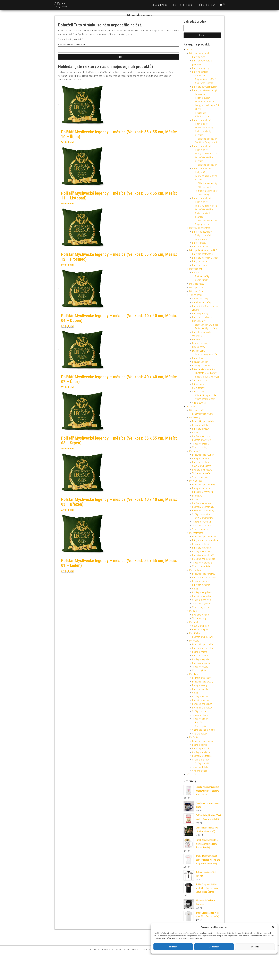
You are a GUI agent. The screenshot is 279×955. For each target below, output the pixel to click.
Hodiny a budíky (202, 97)
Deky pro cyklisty (200, 425)
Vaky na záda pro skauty (203, 730)
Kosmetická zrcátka (204, 101)
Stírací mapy (198, 384)
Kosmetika (197, 495)
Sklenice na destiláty (207, 138)
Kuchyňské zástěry (204, 127)
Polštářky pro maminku (203, 507)
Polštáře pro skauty (201, 700)
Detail (71, 142)
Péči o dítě (191, 774)
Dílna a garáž (201, 75)
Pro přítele (194, 622)
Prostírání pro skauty (202, 707)
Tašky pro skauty (200, 715)
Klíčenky (196, 339)
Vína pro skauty (199, 733)
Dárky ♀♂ (191, 406)
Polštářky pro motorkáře (203, 555)
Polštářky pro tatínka (202, 756)
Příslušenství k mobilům (203, 369)
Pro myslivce (195, 570)
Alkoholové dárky (200, 298)
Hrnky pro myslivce (201, 585)
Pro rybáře (194, 640)
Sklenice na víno (205, 187)
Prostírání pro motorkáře (203, 559)
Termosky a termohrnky (206, 190)
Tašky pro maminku (201, 521)
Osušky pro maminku (202, 503)
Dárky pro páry (196, 287)
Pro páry (193, 611)
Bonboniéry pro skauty (202, 681)
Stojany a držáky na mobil (207, 376)
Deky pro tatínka (199, 744)
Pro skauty (194, 674)
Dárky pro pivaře (199, 261)
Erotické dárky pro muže (206, 324)
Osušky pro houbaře (201, 466)
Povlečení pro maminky (203, 510)
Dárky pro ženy (196, 291)
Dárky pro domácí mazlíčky (204, 86)
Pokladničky (200, 112)
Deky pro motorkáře (201, 544)
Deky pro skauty (199, 685)
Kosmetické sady (200, 343)
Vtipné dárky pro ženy (205, 399)
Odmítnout (214, 946)
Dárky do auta (198, 57)
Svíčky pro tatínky (200, 759)
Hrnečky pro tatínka (201, 748)
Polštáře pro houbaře (202, 469)
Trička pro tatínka (200, 767)
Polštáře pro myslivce (202, 596)
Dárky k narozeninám (202, 231)
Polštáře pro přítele (201, 629)
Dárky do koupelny (200, 68)
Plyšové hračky (202, 276)
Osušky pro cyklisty (201, 436)
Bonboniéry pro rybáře (202, 414)
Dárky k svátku (199, 242)
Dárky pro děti (195, 269)
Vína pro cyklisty (200, 447)
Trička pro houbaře (201, 473)
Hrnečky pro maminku (202, 492)
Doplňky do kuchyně (201, 120)
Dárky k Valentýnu (200, 246)
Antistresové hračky (201, 302)
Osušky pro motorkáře (202, 551)
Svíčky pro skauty (200, 711)
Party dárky (197, 358)
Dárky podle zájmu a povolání (203, 250)
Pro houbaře (195, 451)
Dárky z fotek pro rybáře (203, 648)
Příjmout (173, 946)
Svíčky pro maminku (201, 514)
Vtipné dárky (198, 391)
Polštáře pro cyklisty (201, 440)
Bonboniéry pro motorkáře (204, 536)
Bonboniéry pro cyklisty (203, 421)
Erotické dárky (198, 321)
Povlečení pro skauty (202, 704)
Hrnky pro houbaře (200, 462)
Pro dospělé (200, 726)
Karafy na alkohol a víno (206, 153)
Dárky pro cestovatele (202, 254)
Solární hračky (201, 280)
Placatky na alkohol (201, 365)
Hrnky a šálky (201, 123)
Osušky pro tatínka (201, 752)
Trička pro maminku (201, 525)
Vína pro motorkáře (201, 566)
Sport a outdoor (182, 5)
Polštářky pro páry (200, 614)
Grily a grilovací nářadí (205, 79)
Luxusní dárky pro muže (206, 354)
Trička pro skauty (200, 718)
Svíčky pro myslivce (201, 599)
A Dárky (59, 3)
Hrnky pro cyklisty (200, 428)
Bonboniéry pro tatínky (202, 741)
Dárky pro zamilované (202, 317)
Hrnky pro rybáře (200, 655)
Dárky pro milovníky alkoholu (205, 257)
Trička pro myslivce (201, 603)
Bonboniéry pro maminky (203, 484)
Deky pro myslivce (200, 581)
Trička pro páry (205, 5)
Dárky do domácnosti (199, 53)
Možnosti (255, 946)
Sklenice (199, 135)
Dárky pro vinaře (199, 265)
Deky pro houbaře (200, 458)
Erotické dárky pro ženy (206, 328)
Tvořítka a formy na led (206, 142)
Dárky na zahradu (200, 71)
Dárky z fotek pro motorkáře (205, 540)
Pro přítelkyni (195, 633)
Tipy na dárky (195, 295)
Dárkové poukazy (200, 313)
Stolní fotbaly (198, 388)
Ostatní (195, 432)
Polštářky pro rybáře (201, 663)
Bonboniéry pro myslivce (203, 573)
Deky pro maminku (201, 488)
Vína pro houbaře (200, 477)
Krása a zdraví (198, 347)
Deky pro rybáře (199, 652)
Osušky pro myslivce (202, 592)
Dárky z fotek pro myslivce (204, 577)
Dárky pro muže (196, 283)
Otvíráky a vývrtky (203, 131)
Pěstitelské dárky (200, 361)
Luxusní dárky (159, 5)
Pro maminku (195, 480)
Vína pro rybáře (199, 670)
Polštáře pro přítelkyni (202, 637)
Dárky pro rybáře (197, 410)
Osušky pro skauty (201, 696)
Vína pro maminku (200, 529)
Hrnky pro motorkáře (201, 547)
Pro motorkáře (196, 533)
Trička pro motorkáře (202, 562)
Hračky (195, 272)
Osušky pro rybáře (200, 659)
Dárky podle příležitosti (199, 228)
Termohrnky (203, 194)
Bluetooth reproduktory (206, 373)
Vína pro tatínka (199, 770)
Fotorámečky (201, 94)
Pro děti (198, 722)
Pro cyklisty (194, 417)
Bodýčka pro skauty (201, 678)
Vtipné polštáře (202, 116)
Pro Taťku (193, 737)
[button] (273, 927)
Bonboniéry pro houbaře (203, 454)
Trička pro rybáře (200, 666)
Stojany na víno (202, 224)
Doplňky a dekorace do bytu (205, 90)
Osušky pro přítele (200, 626)
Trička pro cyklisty (200, 443)
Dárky (189, 49)
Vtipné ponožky (199, 402)
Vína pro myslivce (200, 607)
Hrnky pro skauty (200, 689)
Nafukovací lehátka (204, 83)
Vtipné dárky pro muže (205, 395)
